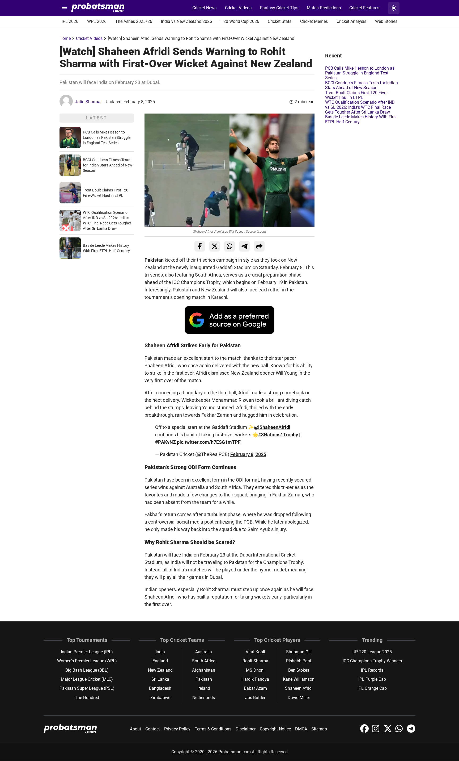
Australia (203, 651)
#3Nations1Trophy (278, 434)
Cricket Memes (314, 21)
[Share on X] (214, 246)
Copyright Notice (275, 728)
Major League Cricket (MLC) (87, 679)
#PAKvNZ (165, 442)
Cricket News (204, 7)
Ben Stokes (298, 670)
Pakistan (154, 260)
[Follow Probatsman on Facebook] (365, 731)
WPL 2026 (97, 21)
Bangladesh (160, 688)
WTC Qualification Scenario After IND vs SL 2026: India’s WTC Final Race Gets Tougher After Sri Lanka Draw (360, 107)
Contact (152, 728)
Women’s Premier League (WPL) (87, 660)
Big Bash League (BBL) (87, 670)
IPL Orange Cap (372, 688)
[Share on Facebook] (199, 246)
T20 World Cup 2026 (240, 21)
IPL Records (372, 670)
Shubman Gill (299, 651)
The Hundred (87, 697)
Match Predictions (324, 7)
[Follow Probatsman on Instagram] (376, 731)
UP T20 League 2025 (372, 651)
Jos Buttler (255, 697)
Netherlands (203, 697)
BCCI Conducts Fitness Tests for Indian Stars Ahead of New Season (107, 165)
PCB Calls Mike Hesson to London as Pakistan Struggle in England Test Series (106, 137)
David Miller (299, 697)
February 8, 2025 (248, 454)
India (160, 651)
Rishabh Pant (298, 660)
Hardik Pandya (255, 679)
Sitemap (319, 728)
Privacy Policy (177, 728)
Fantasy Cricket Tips (279, 7)
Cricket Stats (279, 21)
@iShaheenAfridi (272, 427)
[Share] (259, 246)
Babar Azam (255, 688)
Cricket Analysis (351, 21)
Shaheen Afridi (299, 688)
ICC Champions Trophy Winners (372, 660)
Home (65, 38)
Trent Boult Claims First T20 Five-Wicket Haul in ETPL (356, 95)
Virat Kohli (255, 651)
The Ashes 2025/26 (133, 21)
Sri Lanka (160, 679)
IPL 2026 (70, 21)
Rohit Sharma (255, 660)
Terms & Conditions (213, 728)
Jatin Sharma (87, 101)
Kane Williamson (298, 679)
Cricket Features (364, 7)
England (160, 660)
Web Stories (386, 21)
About (135, 728)
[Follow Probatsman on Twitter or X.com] (388, 731)
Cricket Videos (238, 7)
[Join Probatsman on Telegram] (411, 731)
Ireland (203, 688)
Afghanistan (203, 670)
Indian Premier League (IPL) (87, 651)
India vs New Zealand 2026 (186, 21)
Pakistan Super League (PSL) (87, 688)
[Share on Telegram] (244, 246)
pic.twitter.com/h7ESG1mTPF (209, 442)
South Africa (203, 660)
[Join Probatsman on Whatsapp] (400, 731)
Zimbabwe (160, 697)
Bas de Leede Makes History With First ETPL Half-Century (361, 119)
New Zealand (160, 670)
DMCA (301, 728)
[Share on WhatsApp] (229, 246)
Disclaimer (246, 728)
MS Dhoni (255, 670)
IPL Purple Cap (372, 679)
